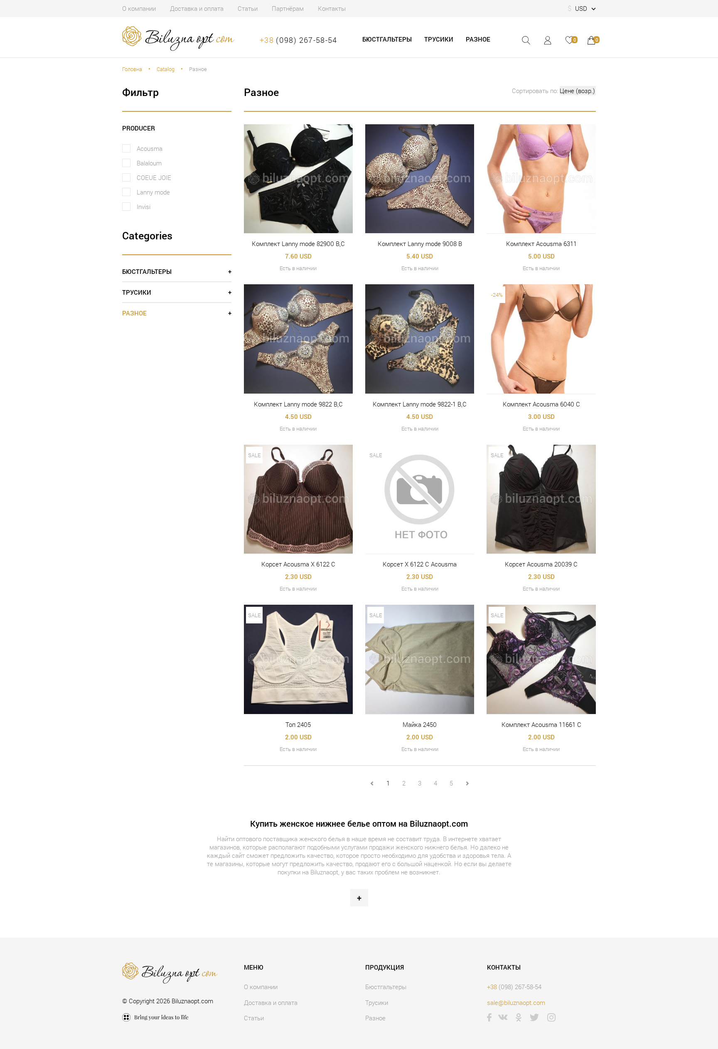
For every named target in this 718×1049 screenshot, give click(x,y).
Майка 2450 (420, 724)
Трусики (438, 39)
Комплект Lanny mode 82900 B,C (298, 243)
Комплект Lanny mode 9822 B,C (298, 404)
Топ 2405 (298, 724)
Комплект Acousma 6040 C (541, 404)
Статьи (248, 8)
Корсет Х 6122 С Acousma (420, 564)
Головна (132, 69)
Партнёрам (288, 8)
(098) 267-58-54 (298, 40)
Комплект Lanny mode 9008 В (420, 243)
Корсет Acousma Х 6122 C (298, 564)
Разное (478, 39)
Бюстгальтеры (387, 39)
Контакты (332, 8)
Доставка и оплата (197, 8)
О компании (139, 8)
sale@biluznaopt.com (516, 1002)
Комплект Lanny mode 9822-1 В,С (420, 404)
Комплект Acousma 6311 (541, 243)
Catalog (166, 69)
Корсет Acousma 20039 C (541, 564)
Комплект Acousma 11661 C (541, 724)
